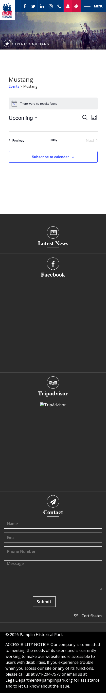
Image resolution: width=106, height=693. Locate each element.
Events (14, 86)
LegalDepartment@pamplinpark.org (39, 680)
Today (53, 140)
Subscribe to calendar (50, 156)
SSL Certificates (88, 615)
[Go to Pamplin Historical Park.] (7, 43)
